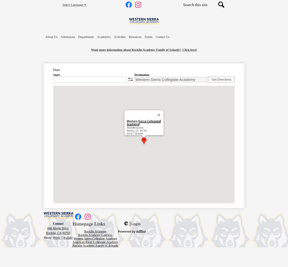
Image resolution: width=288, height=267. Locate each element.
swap (130, 79)
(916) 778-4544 (62, 237)
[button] (51, 37)
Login (131, 224)
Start (56, 75)
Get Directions (221, 79)
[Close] (159, 115)
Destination (141, 75)
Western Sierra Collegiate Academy (143, 123)
